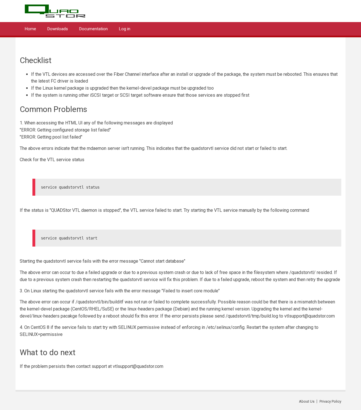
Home (30, 28)
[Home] (55, 9)
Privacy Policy (330, 401)
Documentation (93, 28)
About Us (306, 401)
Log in (124, 28)
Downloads (57, 28)
